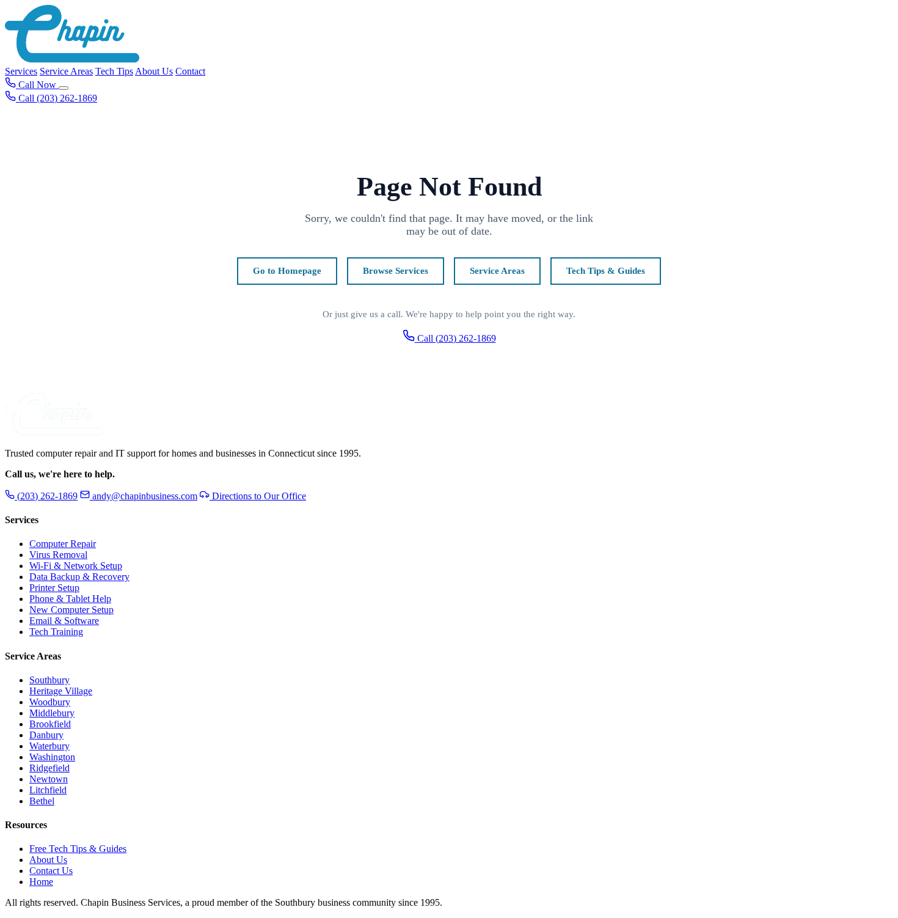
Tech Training (56, 631)
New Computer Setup (71, 609)
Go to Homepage (287, 271)
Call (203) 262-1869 (455, 338)
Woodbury (49, 702)
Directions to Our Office (258, 496)
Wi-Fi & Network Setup (75, 565)
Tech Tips (114, 71)
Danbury (46, 735)
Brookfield (50, 724)
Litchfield (48, 790)
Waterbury (49, 746)
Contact (190, 71)
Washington (52, 757)
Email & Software (64, 620)
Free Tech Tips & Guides (77, 848)
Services (21, 71)
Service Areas (66, 71)
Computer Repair (62, 543)
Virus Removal (58, 554)
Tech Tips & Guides (605, 271)
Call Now (37, 84)
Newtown (48, 779)
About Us (154, 71)
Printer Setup (54, 587)
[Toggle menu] (63, 88)
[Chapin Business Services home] (54, 432)
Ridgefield (49, 768)
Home (41, 881)
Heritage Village (60, 691)
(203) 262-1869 (46, 496)
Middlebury (52, 713)
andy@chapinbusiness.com (144, 496)
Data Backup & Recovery (79, 576)
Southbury (49, 680)
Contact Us (51, 870)
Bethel (41, 801)
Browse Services (395, 271)
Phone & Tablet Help (70, 598)
